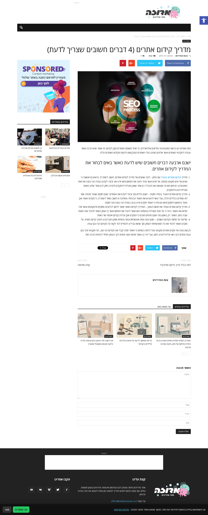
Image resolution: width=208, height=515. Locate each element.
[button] (204, 20)
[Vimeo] (49, 490)
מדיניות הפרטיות (121, 509)
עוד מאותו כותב (164, 306)
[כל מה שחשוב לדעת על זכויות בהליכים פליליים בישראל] (134, 325)
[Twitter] (58, 490)
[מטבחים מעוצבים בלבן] (57, 164)
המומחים (65, 144)
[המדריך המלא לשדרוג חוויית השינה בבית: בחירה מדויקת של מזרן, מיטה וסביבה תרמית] (173, 325)
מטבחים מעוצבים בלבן (60, 175)
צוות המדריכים (182, 56)
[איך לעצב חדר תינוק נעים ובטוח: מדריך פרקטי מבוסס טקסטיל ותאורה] (95, 325)
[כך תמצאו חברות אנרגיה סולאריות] (29, 137)
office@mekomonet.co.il (124, 501)
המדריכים (186, 41)
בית (189, 36)
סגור (7, 509)
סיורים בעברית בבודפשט (59, 148)
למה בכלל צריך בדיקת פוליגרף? (175, 265)
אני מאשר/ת (21, 509)
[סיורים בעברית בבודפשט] (57, 137)
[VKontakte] (40, 490)
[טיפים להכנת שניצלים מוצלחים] (29, 164)
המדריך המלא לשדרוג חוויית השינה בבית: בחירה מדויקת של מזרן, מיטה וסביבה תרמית (173, 344)
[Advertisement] (76, 12)
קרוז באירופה (84, 265)
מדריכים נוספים (182, 306)
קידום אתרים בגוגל (171, 177)
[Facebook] (66, 490)
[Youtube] (31, 490)
